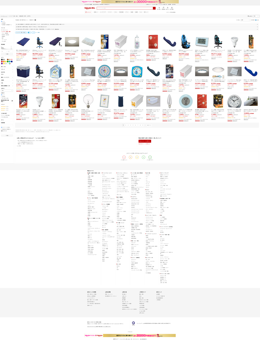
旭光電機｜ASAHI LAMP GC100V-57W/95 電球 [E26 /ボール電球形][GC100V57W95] (153, 52)
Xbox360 (133, 207)
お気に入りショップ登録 (143, 301)
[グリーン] (8, 61)
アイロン (89, 188)
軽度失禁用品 (133, 238)
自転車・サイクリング (164, 174)
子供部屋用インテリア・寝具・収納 (166, 253)
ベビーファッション (149, 218)
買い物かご (124, 294)
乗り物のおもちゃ (149, 195)
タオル (161, 212)
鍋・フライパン (134, 174)
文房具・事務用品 (163, 200)
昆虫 (146, 249)
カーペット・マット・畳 (164, 258)
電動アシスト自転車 (164, 176)
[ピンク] (12, 59)
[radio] (1, 21)
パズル (147, 202)
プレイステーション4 (135, 202)
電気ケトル (90, 237)
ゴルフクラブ (162, 180)
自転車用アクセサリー (164, 178)
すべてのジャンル (4, 16)
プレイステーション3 (135, 211)
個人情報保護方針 (143, 339)
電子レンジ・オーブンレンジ (93, 221)
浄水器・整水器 (90, 249)
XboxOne (133, 205)
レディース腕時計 (163, 218)
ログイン (168, 12)
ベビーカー (148, 227)
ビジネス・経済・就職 (121, 235)
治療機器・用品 (134, 227)
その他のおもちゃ (149, 212)
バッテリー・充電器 (120, 184)
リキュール (148, 181)
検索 (7, 54)
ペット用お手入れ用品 (150, 239)
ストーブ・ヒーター (91, 201)
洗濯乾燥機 (90, 179)
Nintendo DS (133, 218)
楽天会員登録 (172, 12)
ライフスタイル (119, 238)
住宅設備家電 (90, 193)
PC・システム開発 (120, 252)
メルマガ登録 (141, 305)
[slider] (1, 49)
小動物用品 (148, 242)
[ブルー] (10, 61)
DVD (118, 269)
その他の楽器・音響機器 (121, 220)
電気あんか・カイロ (91, 208)
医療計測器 (133, 236)
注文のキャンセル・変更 (143, 299)
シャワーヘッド (105, 246)
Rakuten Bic (90, 8)
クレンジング (133, 246)
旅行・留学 (119, 229)
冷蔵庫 (132, 12)
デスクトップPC (105, 206)
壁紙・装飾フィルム (164, 262)
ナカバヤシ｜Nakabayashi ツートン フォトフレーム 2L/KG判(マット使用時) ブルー (105, 111)
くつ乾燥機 (90, 184)
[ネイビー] (12, 61)
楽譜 (117, 233)
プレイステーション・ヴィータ (137, 209)
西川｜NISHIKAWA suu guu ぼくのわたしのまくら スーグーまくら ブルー (88, 52)
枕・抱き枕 (162, 240)
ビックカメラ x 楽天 (88, 4)
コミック (118, 224)
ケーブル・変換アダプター (122, 183)
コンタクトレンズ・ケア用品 (136, 233)
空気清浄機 (121, 12)
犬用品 (147, 237)
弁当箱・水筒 (133, 185)
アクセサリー (119, 209)
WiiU (132, 214)
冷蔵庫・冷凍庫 (90, 176)
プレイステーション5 (135, 200)
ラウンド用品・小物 (164, 185)
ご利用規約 (158, 299)
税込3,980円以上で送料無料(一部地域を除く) (101, 4)
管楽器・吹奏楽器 (120, 204)
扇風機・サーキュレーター (93, 212)
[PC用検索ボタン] (154, 8)
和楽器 (118, 216)
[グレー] (4, 59)
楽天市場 (173, 4)
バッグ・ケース (163, 183)
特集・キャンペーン (109, 294)
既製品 (2, 74)
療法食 (147, 255)
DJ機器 (118, 213)
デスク (161, 248)
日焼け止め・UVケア (135, 253)
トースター (90, 226)
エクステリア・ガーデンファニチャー (152, 270)
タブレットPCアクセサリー (122, 181)
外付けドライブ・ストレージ (107, 220)
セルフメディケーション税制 (92, 326)
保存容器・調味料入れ (135, 180)
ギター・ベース (119, 207)
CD (117, 267)
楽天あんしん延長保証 (91, 296)
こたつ (89, 205)
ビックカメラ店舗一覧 (163, 4)
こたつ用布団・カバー (164, 267)
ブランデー (148, 185)
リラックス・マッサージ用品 (136, 270)
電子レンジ (146, 12)
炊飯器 (89, 223)
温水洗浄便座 (104, 252)
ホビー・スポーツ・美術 (121, 231)
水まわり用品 (133, 194)
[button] (2, 47)
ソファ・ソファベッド (164, 243)
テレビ (141, 12)
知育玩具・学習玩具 (149, 193)
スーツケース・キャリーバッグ (166, 228)
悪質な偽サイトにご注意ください (104, 326)
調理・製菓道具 (134, 176)
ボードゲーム (148, 205)
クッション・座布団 (164, 245)
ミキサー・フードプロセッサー (93, 241)
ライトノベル (119, 256)
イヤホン (115, 12)
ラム (146, 180)
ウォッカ (147, 183)
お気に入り (124, 296)
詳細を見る (57, 29)
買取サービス (89, 305)
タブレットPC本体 (120, 176)
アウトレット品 (163, 275)
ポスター (118, 261)
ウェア (161, 187)
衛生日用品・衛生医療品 (135, 229)
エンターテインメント (121, 228)
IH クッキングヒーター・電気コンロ (94, 243)
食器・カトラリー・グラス (136, 178)
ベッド (161, 241)
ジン (146, 178)
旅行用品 (162, 232)
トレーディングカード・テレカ (151, 207)
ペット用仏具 (148, 251)
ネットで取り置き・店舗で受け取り (93, 303)
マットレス (162, 238)
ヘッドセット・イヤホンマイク (122, 186)
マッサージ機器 (105, 248)
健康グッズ (133, 266)
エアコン (127, 12)
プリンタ (104, 213)
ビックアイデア (103, 12)
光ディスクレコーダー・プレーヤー (108, 182)
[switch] (12, 100)
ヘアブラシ (104, 233)
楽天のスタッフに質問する (145, 141)
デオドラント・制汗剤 (135, 251)
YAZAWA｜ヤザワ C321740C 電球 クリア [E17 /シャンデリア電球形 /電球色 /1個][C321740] (169, 111)
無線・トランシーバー (106, 197)
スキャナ (104, 214)
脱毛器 (103, 239)
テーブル (162, 247)
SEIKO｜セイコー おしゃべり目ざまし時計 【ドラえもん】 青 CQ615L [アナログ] (137, 81)
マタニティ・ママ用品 (150, 220)
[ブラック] (2, 59)
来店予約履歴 (124, 305)
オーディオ (104, 176)
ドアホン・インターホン (150, 261)
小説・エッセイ (119, 245)
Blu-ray (118, 266)
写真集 (118, 259)
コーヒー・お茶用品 (135, 190)
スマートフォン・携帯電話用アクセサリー (123, 179)
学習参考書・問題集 (120, 244)
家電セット (96, 12)
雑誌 (117, 240)
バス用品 (162, 209)
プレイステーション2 (135, 212)
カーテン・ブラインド (164, 257)
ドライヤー (110, 12)
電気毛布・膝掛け (91, 206)
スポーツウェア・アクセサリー (166, 194)
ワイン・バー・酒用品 (135, 192)
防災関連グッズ (148, 264)
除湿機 (89, 215)
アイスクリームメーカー (92, 254)
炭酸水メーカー (90, 245)
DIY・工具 (148, 259)
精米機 (89, 224)
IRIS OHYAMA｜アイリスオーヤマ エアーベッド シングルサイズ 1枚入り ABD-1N (56, 52)
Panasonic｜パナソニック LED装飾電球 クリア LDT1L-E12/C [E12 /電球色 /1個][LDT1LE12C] (23, 111)
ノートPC (104, 207)
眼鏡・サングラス (163, 196)
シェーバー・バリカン (106, 235)
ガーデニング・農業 (149, 268)
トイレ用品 (162, 211)
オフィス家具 (162, 269)
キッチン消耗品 (134, 181)
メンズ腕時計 (162, 217)
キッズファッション (149, 217)
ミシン (89, 190)
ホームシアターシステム (106, 188)
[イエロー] (6, 61)
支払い (140, 296)
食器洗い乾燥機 (90, 247)
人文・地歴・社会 (120, 242)
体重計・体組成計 (105, 257)
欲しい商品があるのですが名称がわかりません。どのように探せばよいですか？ (32, 140)
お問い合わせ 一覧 (128, 339)
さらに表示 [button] (4, 41)
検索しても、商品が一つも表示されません (25, 143)
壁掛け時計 (162, 220)
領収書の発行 (141, 303)
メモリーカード (105, 193)
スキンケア (133, 242)
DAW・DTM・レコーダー (121, 202)
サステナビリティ (136, 339)
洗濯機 (136, 12)
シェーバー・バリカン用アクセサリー (108, 237)
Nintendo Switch (134, 198)
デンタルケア (104, 243)
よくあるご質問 (154, 4)
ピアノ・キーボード (120, 199)
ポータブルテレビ (105, 191)
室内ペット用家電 (149, 253)
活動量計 (104, 253)
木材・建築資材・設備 (150, 266)
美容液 (132, 248)
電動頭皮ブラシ (105, 245)
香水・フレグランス (135, 255)
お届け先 (2, 88)
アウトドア (162, 192)
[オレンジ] (4, 61)
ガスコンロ (90, 234)
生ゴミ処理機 (90, 252)
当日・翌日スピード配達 (91, 294)
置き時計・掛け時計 (164, 260)
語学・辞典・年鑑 (120, 249)
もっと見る (19, 145)
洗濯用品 (162, 205)
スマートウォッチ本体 (121, 188)
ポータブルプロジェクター (107, 201)
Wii (131, 216)
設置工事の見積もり (91, 301)
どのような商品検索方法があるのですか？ (25, 142)
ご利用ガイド (148, 4)
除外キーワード (4, 130)
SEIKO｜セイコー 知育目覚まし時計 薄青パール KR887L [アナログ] (104, 81)
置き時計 (162, 222)
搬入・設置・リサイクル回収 (92, 299)
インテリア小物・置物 (164, 271)
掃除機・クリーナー (91, 186)
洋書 (117, 254)
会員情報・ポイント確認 (126, 303)
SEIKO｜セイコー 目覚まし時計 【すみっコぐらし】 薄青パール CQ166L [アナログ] (55, 81)
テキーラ (147, 187)
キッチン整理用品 (134, 183)
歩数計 (103, 255)
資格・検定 (119, 258)
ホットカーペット (91, 203)
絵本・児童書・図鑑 (120, 226)
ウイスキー (148, 174)
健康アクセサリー (134, 268)
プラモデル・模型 (149, 196)
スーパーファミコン (135, 221)
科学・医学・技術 (120, 251)
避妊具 (132, 231)
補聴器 (103, 250)
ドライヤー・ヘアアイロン (107, 231)
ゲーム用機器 (104, 223)
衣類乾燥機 (90, 181)
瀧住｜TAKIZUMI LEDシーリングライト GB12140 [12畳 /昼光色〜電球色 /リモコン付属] (218, 81)
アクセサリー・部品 (106, 195)
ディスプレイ (104, 211)
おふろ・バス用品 (149, 222)
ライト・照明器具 (91, 195)
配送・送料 (141, 294)
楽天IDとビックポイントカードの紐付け (129, 309)
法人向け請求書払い (126, 307)
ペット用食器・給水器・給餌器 (151, 246)
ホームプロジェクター (106, 184)
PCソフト (104, 227)
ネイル (132, 249)
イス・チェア (162, 250)
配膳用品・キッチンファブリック (137, 187)
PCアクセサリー (105, 209)
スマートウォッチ (163, 224)
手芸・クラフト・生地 (164, 207)
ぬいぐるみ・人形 (149, 191)
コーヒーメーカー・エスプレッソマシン (94, 229)
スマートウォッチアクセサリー (122, 190)
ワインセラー (90, 239)
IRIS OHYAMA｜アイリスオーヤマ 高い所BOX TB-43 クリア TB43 (153, 111)
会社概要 (169, 4)
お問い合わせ (141, 312)
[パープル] (2, 63)
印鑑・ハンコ (162, 202)
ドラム (118, 206)
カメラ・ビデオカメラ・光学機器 (108, 178)
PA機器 (118, 200)
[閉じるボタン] (257, 24)
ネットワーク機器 (105, 218)
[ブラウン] (8, 59)
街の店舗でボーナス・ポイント (111, 296)
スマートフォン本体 (120, 174)
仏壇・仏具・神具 (163, 282)
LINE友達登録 (141, 307)
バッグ (161, 230)
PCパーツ (104, 225)
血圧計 (103, 259)
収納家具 (162, 255)
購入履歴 (124, 299)
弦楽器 (118, 214)
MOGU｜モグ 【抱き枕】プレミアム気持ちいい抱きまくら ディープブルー (153, 81)
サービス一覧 (122, 339)
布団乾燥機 (90, 183)
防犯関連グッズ (163, 277)
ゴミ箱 (161, 265)
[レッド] (2, 61)
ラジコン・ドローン (149, 200)
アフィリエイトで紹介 (143, 309)
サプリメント (133, 259)
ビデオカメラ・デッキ (106, 186)
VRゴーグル (119, 194)
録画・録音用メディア (106, 180)
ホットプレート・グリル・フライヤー (94, 232)
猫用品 (147, 235)
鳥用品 (147, 244)
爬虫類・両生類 (148, 248)
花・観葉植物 (148, 272)
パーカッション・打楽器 (121, 211)
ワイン (147, 176)
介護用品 (133, 234)
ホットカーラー (105, 241)
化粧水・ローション (135, 244)
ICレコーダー (104, 190)
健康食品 (133, 264)
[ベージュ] (10, 59)
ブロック (147, 211)
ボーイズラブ (119, 247)
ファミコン (133, 219)
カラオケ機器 (119, 218)
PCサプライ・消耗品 (106, 216)
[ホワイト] (6, 59)
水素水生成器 (90, 251)
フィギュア (148, 198)
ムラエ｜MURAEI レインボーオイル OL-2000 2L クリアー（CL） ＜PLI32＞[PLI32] (136, 52)
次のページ (149, 125)
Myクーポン (124, 301)
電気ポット (90, 235)
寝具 (161, 236)
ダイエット (133, 261)
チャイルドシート (149, 229)
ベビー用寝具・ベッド (150, 224)
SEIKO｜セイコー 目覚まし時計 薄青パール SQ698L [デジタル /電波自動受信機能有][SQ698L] (202, 52)
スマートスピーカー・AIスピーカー (108, 199)
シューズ (162, 181)
